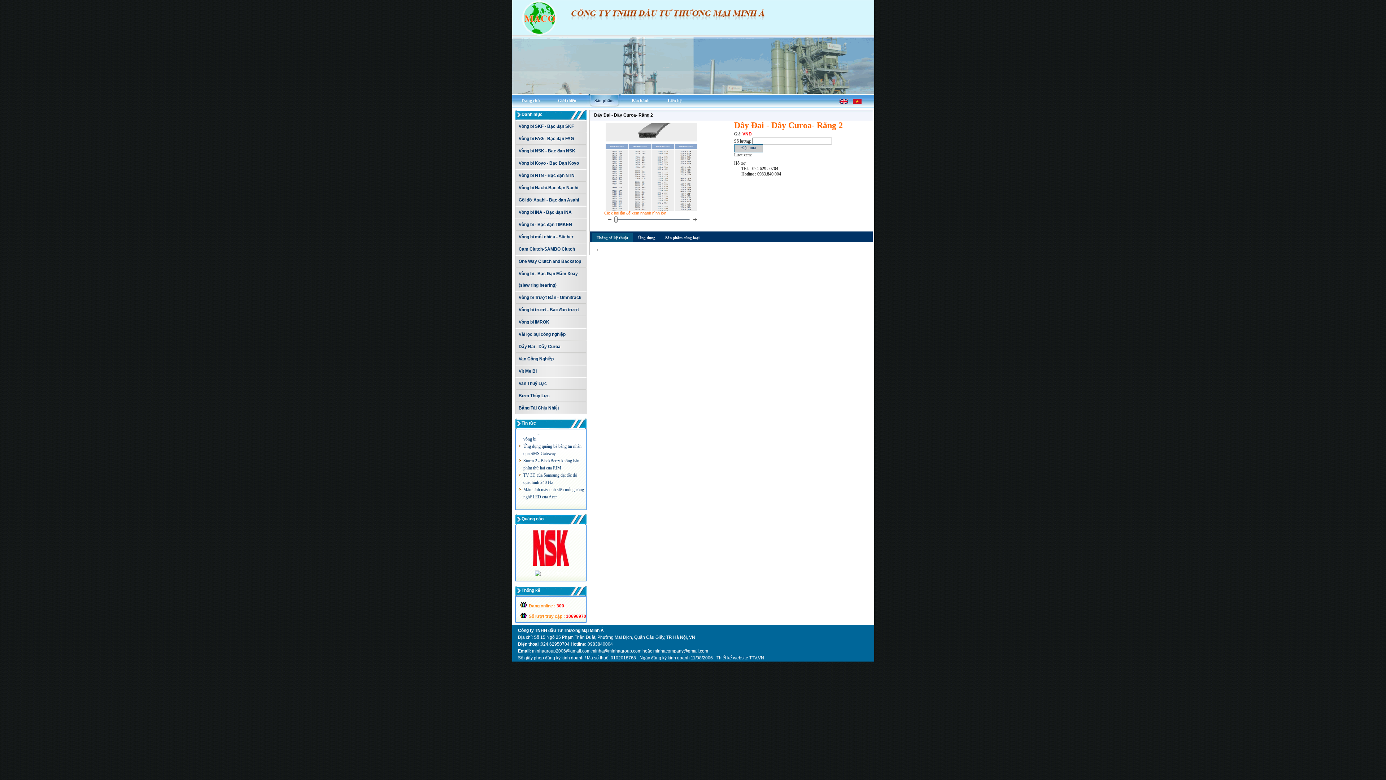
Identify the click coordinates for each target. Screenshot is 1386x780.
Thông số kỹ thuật (612, 237)
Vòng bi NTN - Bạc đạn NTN (547, 175)
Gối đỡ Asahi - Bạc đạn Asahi (549, 200)
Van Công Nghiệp (536, 358)
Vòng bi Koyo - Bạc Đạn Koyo (549, 163)
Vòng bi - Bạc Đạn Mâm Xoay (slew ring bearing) (548, 279)
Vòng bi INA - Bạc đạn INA (545, 212)
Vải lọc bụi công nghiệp (542, 334)
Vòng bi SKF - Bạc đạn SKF (546, 126)
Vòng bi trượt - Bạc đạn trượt (549, 309)
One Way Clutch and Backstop (550, 261)
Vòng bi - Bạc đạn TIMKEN (545, 224)
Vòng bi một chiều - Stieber (546, 236)
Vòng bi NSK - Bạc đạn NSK (547, 150)
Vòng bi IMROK (534, 322)
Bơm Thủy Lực (534, 395)
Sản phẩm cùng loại (682, 237)
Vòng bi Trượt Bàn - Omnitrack (550, 297)
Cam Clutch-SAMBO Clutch (547, 249)
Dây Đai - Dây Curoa (540, 346)
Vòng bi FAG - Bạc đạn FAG (546, 138)
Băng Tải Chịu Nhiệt (539, 408)
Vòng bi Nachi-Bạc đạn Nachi (548, 187)
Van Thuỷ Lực (533, 383)
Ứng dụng (646, 237)
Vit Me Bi (528, 371)
